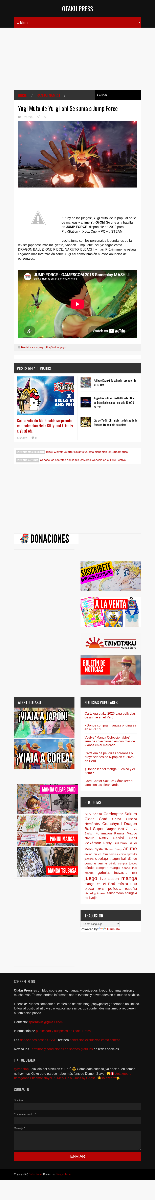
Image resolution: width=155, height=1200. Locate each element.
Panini (118, 838)
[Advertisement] (77, 62)
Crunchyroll (112, 824)
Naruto (89, 838)
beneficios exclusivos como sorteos (95, 1040)
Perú (133, 838)
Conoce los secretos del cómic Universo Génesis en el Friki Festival (83, 459)
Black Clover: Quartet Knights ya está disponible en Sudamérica (87, 451)
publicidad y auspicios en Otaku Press (63, 1031)
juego (42, 347)
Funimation (104, 833)
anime (130, 848)
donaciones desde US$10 (39, 1040)
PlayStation (52, 347)
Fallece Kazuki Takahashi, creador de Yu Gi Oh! (115, 382)
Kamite (119, 833)
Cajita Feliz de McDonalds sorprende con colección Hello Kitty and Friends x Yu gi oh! (45, 425)
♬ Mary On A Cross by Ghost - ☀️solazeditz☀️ (86, 1078)
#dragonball (22, 1078)
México (132, 833)
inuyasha (120, 872)
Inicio (22, 95)
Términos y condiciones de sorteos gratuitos (62, 1049)
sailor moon (115, 893)
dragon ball (118, 858)
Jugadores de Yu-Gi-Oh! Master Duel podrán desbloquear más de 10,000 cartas (114, 402)
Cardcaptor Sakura (120, 814)
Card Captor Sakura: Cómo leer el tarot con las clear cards (109, 783)
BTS (88, 814)
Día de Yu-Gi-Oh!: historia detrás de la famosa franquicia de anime (115, 422)
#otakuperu (123, 1073)
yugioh (63, 347)
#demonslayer (42, 1078)
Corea (116, 819)
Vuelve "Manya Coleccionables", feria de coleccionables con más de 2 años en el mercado (110, 741)
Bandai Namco (48, 95)
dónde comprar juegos (123, 863)
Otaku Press (77, 8)
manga (129, 878)
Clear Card (96, 819)
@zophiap (21, 1069)
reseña (131, 888)
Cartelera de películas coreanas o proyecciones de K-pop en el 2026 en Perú (109, 757)
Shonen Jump (113, 849)
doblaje (101, 858)
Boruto (97, 814)
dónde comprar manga (102, 867)
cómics (113, 854)
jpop (134, 872)
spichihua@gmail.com (45, 1022)
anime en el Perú (96, 854)
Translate (113, 929)
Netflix (103, 838)
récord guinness (95, 893)
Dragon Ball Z (117, 829)
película (114, 888)
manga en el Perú (100, 884)
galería (104, 872)
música (123, 884)
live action (109, 879)
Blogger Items (63, 1174)
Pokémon (93, 843)
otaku (101, 888)
